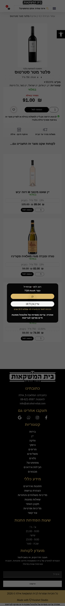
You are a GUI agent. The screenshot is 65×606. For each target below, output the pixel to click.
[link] (32, 296)
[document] (32, 303)
